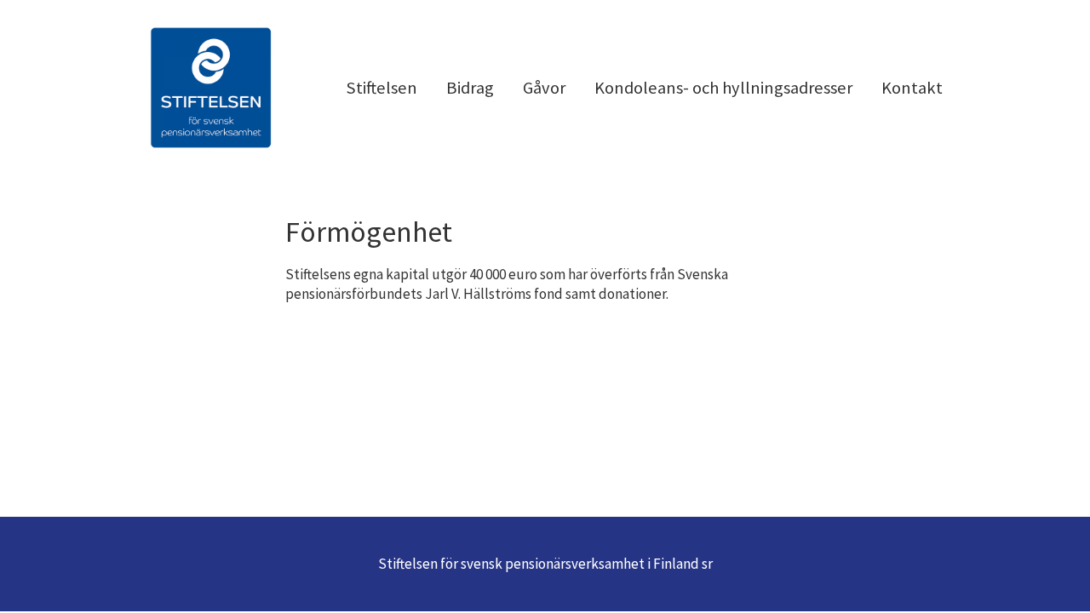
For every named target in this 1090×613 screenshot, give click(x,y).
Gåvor (544, 88)
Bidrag (470, 88)
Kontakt (912, 88)
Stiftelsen (381, 88)
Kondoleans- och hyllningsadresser (723, 88)
